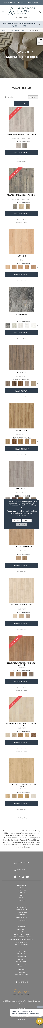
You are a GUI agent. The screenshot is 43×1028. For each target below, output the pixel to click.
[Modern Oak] (21, 180)
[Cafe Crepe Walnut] (18, 674)
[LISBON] (14, 383)
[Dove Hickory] (21, 709)
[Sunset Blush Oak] (14, 796)
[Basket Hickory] (27, 735)
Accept (16, 520)
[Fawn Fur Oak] (27, 796)
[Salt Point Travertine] (21, 325)
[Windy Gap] (14, 441)
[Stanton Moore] (33, 441)
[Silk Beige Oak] (21, 616)
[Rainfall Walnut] (31, 674)
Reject (27, 520)
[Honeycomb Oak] (21, 770)
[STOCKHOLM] (33, 383)
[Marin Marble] (33, 325)
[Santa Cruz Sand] (21, 241)
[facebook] (15, 876)
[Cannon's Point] (27, 441)
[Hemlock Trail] (21, 441)
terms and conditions (18, 513)
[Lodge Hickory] (21, 735)
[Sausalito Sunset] (27, 267)
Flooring (11, 30)
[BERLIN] (21, 357)
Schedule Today (32, 2)
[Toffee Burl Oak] (25, 558)
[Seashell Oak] (21, 119)
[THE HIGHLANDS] (21, 383)
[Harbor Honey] (14, 267)
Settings (21, 524)
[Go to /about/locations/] (21, 982)
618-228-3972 (20, 26)
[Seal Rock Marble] (21, 299)
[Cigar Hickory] (33, 735)
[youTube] (27, 876)
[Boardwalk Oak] (28, 206)
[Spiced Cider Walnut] (21, 648)
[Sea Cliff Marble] (27, 325)
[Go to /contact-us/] (21, 863)
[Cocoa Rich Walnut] (25, 674)
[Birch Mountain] (21, 416)
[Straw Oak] (21, 796)
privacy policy (25, 511)
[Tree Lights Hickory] (14, 735)
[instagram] (19, 876)
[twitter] (23, 876)
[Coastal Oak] (21, 206)
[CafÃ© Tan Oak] (21, 590)
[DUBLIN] (21, 474)
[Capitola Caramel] (33, 267)
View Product (21, 153)
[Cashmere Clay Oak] (21, 532)
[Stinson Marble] (14, 325)
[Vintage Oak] (25, 145)
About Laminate (20, 30)
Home (4, 30)
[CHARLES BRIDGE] (27, 383)
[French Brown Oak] (28, 616)
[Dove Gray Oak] (33, 796)
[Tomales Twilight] (21, 267)
